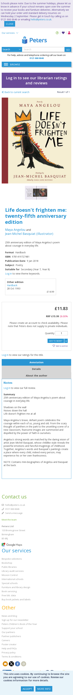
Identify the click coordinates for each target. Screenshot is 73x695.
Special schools (10, 583)
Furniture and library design (16, 587)
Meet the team (9, 519)
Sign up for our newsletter (15, 619)
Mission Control (10, 575)
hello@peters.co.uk (41, 19)
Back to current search (16, 92)
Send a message (14, 513)
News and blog (9, 615)
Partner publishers (11, 636)
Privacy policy (9, 652)
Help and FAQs (9, 648)
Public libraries (9, 566)
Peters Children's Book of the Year (19, 624)
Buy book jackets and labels (16, 599)
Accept (27, 689)
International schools (12, 579)
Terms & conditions (11, 656)
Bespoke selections (12, 558)
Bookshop (7, 562)
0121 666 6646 (12, 508)
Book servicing (9, 591)
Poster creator (9, 644)
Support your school (12, 628)
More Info (44, 688)
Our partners (8, 632)
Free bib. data (9, 595)
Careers (6, 640)
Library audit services (13, 571)
